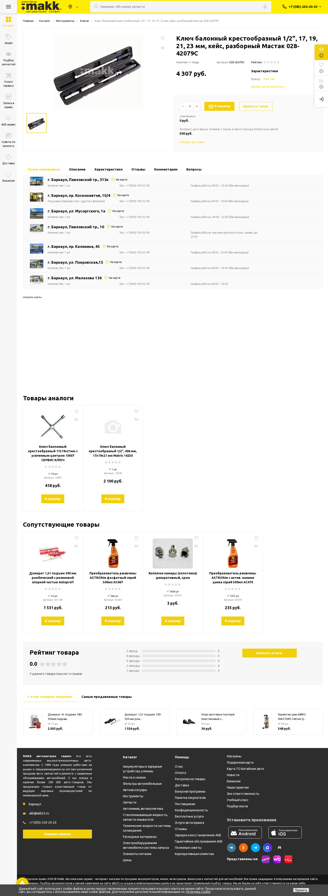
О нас (179, 766)
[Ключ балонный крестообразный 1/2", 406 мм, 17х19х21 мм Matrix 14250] (113, 425)
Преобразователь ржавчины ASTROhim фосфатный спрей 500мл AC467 (112, 577)
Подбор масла (237, 806)
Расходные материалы (140, 836)
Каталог (130, 757)
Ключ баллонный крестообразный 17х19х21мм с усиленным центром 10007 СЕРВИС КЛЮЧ (53, 453)
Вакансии (234, 781)
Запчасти (129, 802)
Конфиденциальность (191, 810)
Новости (233, 775)
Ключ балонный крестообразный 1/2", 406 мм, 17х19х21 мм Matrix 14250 (113, 451)
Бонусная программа (190, 791)
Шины (127, 860)
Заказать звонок (57, 834)
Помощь (182, 757)
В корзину (222, 106)
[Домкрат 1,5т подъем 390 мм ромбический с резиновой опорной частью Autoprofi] (53, 552)
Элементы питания (137, 854)
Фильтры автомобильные (142, 783)
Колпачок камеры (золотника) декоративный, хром (173, 575)
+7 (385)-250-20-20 (42, 822)
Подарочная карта (240, 762)
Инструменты (133, 796)
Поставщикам (185, 804)
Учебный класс (238, 800)
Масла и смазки (134, 777)
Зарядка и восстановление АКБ (198, 835)
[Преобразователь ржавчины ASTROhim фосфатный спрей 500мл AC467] (113, 552)
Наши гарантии (238, 787)
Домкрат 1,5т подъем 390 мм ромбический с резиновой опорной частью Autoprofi (52, 577)
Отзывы (181, 829)
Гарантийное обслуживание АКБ (198, 841)
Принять (301, 890)
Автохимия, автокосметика (143, 808)
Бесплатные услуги (189, 816)
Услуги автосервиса (189, 822)
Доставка (182, 785)
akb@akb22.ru (39, 813)
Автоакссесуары (135, 790)
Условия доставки (192, 142)
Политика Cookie (198, 892)
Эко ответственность (243, 793)
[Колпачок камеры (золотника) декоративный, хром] (173, 552)
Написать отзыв (269, 653)
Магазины (234, 756)
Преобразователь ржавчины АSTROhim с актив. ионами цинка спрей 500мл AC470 (232, 577)
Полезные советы (188, 847)
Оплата (180, 773)
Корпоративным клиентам (194, 854)
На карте (121, 179)
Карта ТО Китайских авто (245, 769)
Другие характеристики (267, 86)
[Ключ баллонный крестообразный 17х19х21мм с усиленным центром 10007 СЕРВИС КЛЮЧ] (53, 425)
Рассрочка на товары (190, 779)
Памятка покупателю (190, 797)
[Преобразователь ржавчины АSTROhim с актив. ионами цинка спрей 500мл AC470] (232, 552)
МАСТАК (269, 78)
